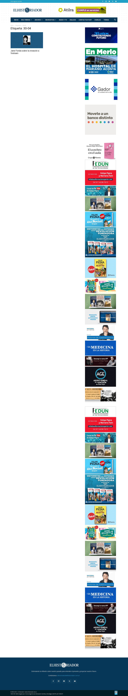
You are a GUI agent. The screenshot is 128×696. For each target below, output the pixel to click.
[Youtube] (115, 1)
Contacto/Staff (85, 20)
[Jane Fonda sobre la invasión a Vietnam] (27, 40)
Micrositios (49, 20)
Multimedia (25, 20)
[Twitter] (112, 1)
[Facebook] (102, 1)
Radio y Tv (63, 20)
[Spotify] (109, 1)
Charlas (97, 20)
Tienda (106, 20)
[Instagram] (106, 1)
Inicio (16, 20)
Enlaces (73, 20)
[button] (115, 20)
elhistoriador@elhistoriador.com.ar (68, 675)
